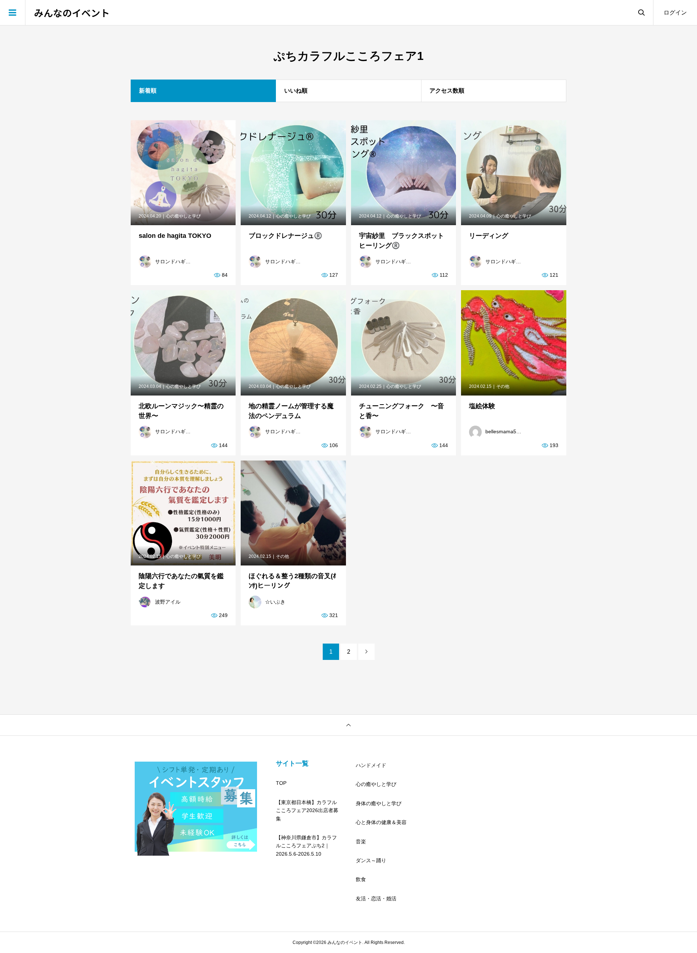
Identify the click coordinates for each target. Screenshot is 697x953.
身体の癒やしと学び (379, 803)
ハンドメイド (371, 765)
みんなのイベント (72, 12)
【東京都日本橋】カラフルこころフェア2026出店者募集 (307, 810)
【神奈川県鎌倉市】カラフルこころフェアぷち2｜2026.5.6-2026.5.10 (306, 846)
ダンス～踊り (371, 860)
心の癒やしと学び (376, 784)
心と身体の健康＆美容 (381, 822)
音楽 (361, 841)
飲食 (361, 879)
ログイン (675, 12)
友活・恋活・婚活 (376, 898)
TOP (281, 783)
